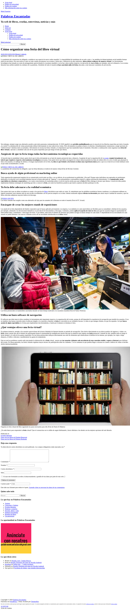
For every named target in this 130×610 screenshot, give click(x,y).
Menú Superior (5, 11)
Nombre (4, 465)
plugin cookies (114, 604)
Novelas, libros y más (12, 511)
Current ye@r (6, 484)
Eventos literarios (6, 435)
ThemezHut (35, 601)
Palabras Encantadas (15, 16)
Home (7, 26)
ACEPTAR (4, 606)
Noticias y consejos (11, 509)
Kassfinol (8, 564)
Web (2, 473)
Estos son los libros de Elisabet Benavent (14, 437)
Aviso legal (8, 2)
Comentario (5, 462)
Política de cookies (11, 6)
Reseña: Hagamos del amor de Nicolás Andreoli (26, 562)
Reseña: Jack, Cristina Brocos (21, 561)
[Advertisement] (62, 105)
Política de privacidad (12, 4)
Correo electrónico (7, 469)
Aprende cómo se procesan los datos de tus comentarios (46, 487)
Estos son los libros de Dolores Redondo (14, 439)
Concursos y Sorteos (11, 505)
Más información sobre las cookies (16, 8)
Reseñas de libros (10, 514)
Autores (7, 503)
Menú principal (6, 42)
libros (46, 191)
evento (106, 158)
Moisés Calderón (20, 54)
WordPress (13, 601)
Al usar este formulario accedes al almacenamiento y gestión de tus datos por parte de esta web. (34, 476)
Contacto (8, 30)
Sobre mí (8, 28)
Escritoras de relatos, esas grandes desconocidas (29, 568)
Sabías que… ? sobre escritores (23, 564)
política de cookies (90, 604)
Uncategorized (9, 516)
